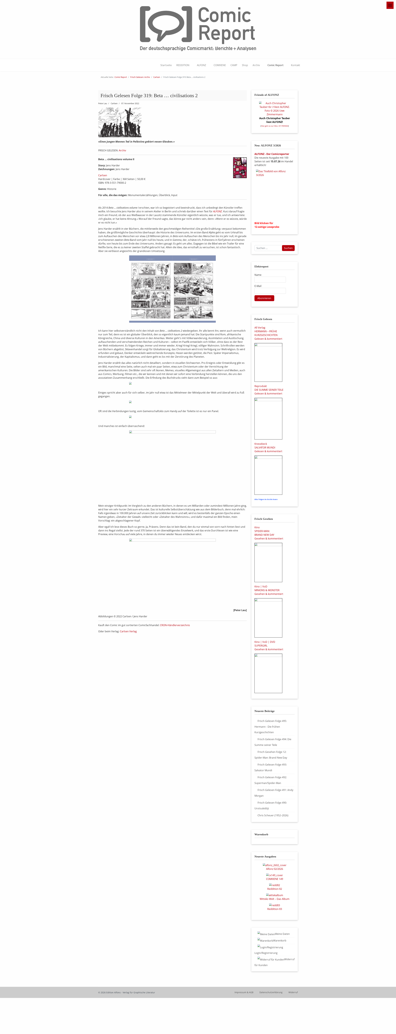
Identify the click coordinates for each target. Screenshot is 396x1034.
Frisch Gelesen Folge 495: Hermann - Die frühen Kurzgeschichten (270, 726)
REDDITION (182, 65)
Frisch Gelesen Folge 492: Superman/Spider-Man (270, 780)
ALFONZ (201, 65)
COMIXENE (220, 65)
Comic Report (275, 65)
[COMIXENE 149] (274, 875)
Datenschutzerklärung (270, 992)
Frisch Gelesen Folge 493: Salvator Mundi (270, 767)
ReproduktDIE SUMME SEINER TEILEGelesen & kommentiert (268, 389)
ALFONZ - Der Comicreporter (271, 154)
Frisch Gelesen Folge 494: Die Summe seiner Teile (272, 742)
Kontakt (295, 65)
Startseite (166, 65)
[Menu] (390, 5)
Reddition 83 (274, 909)
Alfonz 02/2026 (274, 869)
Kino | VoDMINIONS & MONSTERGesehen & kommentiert (268, 590)
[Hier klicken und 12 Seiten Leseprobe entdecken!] (274, 194)
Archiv (256, 65)
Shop (245, 65)
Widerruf (293, 992)
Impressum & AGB (244, 992)
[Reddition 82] (274, 885)
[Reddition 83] (274, 905)
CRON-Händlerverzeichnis (175, 625)
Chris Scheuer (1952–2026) (273, 815)
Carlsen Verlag (128, 631)
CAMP (233, 65)
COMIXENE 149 (274, 879)
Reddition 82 (274, 889)
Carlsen (102, 175)
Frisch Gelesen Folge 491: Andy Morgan (273, 792)
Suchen (288, 248)
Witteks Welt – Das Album (274, 899)
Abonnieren (264, 298)
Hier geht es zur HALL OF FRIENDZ (274, 126)
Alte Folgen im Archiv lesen (266, 499)
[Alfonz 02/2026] (274, 865)
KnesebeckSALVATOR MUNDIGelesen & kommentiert (268, 447)
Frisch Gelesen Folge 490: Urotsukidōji (270, 805)
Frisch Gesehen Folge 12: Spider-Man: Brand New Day (270, 754)
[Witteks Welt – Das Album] (274, 895)
